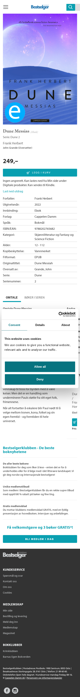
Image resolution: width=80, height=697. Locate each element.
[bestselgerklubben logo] (15, 555)
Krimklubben (10, 651)
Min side (7, 610)
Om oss (7, 587)
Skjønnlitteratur (45, 235)
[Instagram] (15, 692)
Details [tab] (40, 325)
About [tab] (65, 325)
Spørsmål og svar (13, 575)
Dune (14, 137)
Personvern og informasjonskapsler (44, 677)
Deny (40, 379)
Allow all (40, 366)
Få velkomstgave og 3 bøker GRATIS (38, 527)
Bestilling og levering (15, 616)
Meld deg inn (10, 622)
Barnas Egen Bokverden (16, 656)
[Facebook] (7, 692)
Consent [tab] (14, 325)
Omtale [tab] (12, 297)
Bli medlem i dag (39, 539)
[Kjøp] (75, 422)
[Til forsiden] (40, 8)
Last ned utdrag (13, 191)
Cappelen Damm (45, 216)
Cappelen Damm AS (15, 677)
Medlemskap (10, 627)
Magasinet (9, 633)
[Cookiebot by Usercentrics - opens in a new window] (59, 314)
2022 (38, 204)
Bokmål (39, 222)
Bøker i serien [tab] (34, 297)
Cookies (7, 592)
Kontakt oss (10, 581)
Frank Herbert (13, 143)
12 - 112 (39, 245)
